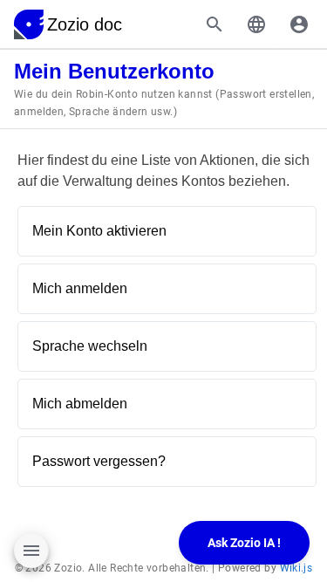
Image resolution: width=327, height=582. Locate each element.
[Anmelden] (299, 24)
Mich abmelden (79, 403)
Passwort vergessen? (99, 461)
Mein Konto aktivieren (99, 230)
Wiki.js (296, 568)
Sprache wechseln (89, 346)
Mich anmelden (79, 288)
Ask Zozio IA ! (244, 543)
